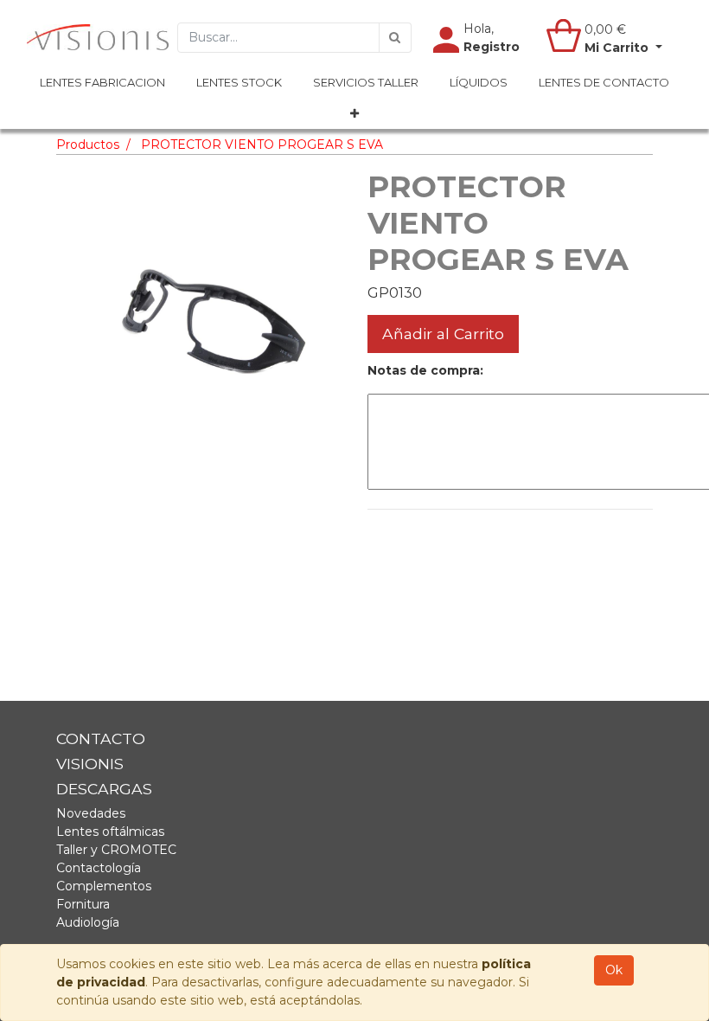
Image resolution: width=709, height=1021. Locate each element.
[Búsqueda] (395, 37)
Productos (87, 144)
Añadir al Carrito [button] (443, 333)
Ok (614, 970)
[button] (354, 114)
